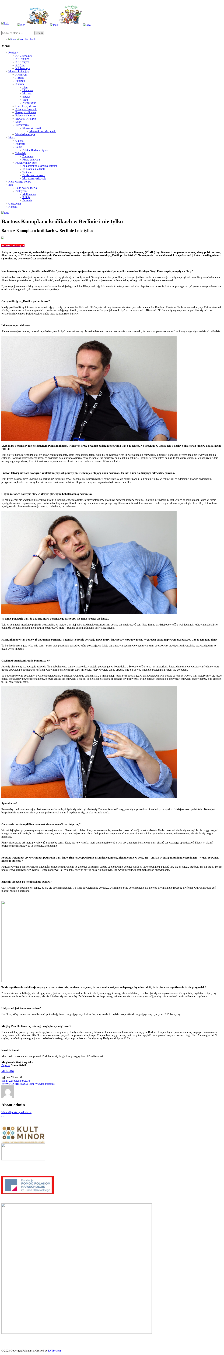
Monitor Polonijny (18, 71)
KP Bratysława (23, 55)
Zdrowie (27, 200)
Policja (26, 197)
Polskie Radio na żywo (35, 150)
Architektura (29, 102)
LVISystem (54, 1350)
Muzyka (26, 93)
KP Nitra (20, 65)
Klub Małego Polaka (19, 181)
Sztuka (26, 96)
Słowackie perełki (32, 128)
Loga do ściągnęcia (26, 187)
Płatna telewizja (31, 159)
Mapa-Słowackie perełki (42, 131)
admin (4, 1080)
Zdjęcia (5, 1065)
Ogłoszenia (14, 203)
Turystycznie (22, 124)
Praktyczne (21, 191)
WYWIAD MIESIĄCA (14, 1083)
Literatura (27, 90)
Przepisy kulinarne (25, 112)
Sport (18, 121)
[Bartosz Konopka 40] (2, 238)
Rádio (18, 146)
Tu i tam (26, 172)
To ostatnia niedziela (33, 168)
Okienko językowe (25, 106)
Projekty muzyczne (26, 162)
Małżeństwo (29, 194)
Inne (10, 184)
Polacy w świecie (25, 115)
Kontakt (12, 206)
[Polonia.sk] (5, 23)
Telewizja (20, 153)
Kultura (19, 84)
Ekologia (20, 80)
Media (11, 137)
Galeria (19, 140)
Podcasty (20, 143)
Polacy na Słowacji (26, 109)
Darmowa (27, 156)
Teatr (25, 99)
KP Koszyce (22, 61)
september (18, 1080)
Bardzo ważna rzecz (33, 175)
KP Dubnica (22, 58)
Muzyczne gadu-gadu (34, 178)
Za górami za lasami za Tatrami (39, 165)
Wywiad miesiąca (25, 134)
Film (24, 87)
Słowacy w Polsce (25, 118)
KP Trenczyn (22, 68)
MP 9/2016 (7, 1071)
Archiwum (21, 74)
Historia (19, 77)
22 (10, 1080)
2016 (27, 1080)
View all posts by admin (16, 1112)
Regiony (13, 52)
